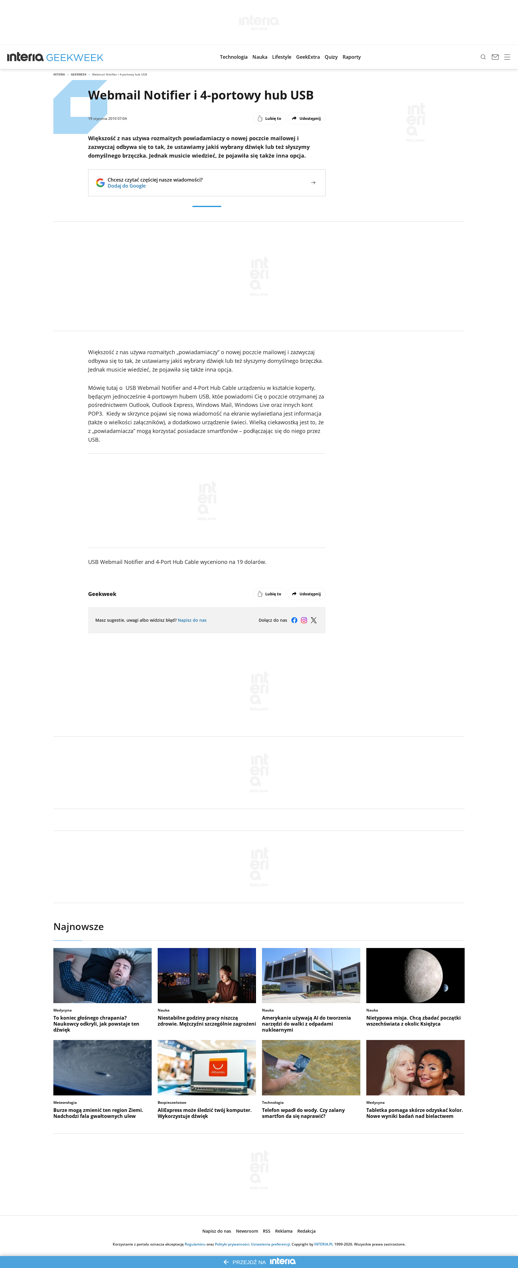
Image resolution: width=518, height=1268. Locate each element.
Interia (59, 74)
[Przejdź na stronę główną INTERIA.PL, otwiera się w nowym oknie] (25, 57)
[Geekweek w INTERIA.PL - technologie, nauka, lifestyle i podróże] (74, 57)
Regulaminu (195, 1244)
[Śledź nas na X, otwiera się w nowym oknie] (313, 620)
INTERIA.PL (323, 1244)
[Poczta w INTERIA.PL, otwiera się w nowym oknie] (495, 57)
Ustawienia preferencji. (271, 1244)
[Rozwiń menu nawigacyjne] (507, 57)
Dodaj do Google (155, 186)
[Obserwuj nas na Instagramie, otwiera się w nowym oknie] (304, 620)
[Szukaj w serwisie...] (483, 57)
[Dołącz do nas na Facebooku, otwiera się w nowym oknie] (294, 620)
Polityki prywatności (232, 1244)
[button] (234, 57)
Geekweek (78, 74)
